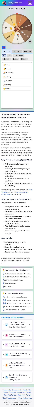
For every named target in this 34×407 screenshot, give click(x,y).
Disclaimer (13, 392)
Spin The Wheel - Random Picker (17, 395)
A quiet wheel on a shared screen (15, 297)
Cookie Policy (27, 390)
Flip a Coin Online (25, 398)
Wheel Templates (9, 398)
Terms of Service (17, 390)
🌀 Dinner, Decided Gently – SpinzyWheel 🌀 (18, 303)
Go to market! (8, 286)
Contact (28, 392)
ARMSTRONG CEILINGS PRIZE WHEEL (18, 274)
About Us (5, 392)
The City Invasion (10, 283)
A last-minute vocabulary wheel (14, 310)
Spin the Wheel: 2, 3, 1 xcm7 (13, 280)
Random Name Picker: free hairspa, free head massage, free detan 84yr (18, 306)
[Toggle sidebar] (3, 47)
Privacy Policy (7, 390)
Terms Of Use (21, 392)
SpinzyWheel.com (15, 3)
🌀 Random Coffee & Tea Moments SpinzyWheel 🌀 (18, 300)
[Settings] (30, 41)
